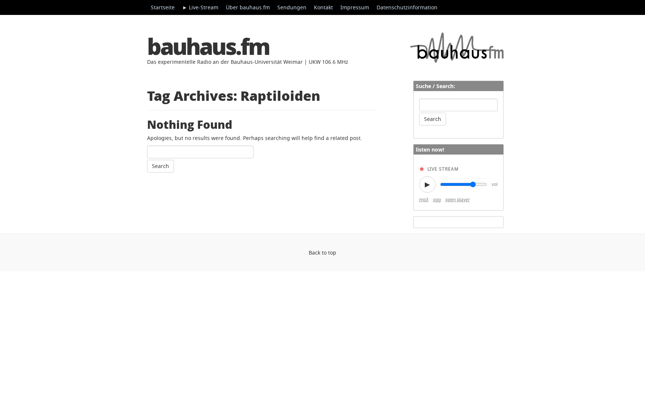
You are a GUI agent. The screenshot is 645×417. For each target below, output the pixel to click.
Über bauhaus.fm (248, 7)
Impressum (354, 7)
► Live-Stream (200, 7)
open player (457, 199)
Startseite (163, 7)
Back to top (322, 252)
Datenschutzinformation (407, 7)
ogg (437, 199)
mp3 (424, 199)
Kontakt (323, 7)
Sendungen (291, 7)
